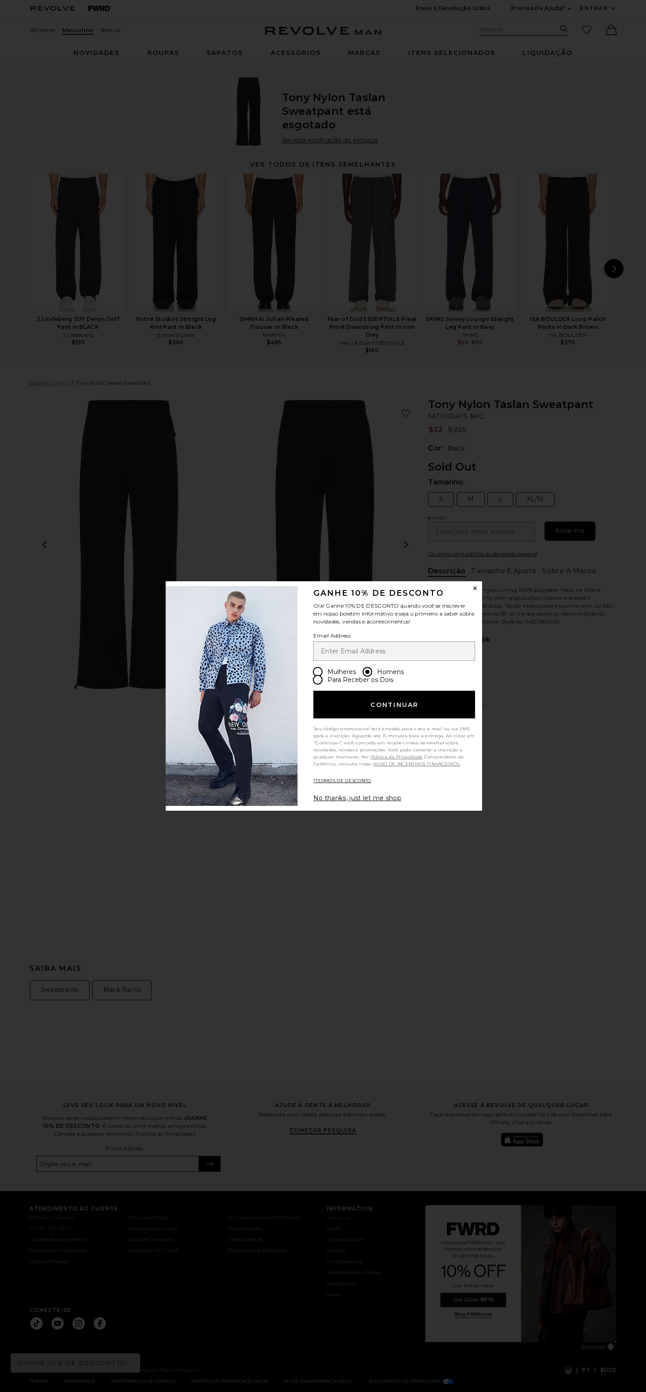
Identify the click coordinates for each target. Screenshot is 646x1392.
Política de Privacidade (396, 757)
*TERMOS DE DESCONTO (342, 780)
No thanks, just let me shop (357, 798)
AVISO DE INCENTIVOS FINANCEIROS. (417, 764)
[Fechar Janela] (475, 588)
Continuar (394, 705)
